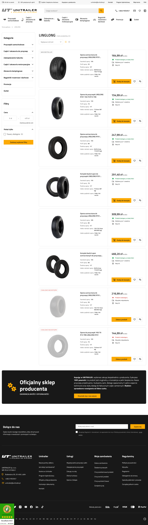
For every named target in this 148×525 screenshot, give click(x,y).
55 (89, 64)
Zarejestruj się (99, 485)
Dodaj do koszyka (123, 81)
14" (91, 226)
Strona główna (6, 27)
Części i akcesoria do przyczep (16, 51)
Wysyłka (125, 467)
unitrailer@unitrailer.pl (12, 483)
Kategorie (8, 37)
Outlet (6, 90)
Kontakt (110, 2)
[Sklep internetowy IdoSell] (144, 519)
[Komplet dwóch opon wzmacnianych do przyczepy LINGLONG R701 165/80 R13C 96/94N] (57, 267)
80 (89, 143)
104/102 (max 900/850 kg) (98, 229)
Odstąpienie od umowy (130, 475)
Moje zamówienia (103, 456)
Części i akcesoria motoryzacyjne (17, 64)
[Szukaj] (101, 10)
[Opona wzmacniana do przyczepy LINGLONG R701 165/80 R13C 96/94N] (57, 148)
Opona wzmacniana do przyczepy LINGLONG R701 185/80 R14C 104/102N (90, 214)
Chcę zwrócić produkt (101, 476)
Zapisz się (137, 426)
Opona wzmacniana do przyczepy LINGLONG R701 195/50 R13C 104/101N (90, 294)
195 (92, 61)
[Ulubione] (140, 11)
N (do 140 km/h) (97, 75)
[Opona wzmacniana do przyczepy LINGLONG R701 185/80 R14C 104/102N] (57, 227)
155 (92, 101)
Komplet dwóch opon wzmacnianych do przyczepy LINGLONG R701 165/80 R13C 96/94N (91, 254)
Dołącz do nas (11, 427)
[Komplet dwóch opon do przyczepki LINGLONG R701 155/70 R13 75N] (57, 187)
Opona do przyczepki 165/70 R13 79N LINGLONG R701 (90, 333)
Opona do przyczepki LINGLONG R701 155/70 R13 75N (91, 95)
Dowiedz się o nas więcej (87, 396)
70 (89, 104)
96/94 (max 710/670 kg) (98, 150)
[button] (15, 504)
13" (91, 107)
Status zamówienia (100, 463)
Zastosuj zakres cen (26, 123)
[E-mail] (134, 11)
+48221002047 (124, 11)
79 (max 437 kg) (98, 348)
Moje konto (136, 2)
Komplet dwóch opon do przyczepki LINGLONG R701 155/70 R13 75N (90, 175)
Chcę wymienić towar (101, 481)
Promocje (7, 84)
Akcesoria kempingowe (13, 71)
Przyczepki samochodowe (14, 44)
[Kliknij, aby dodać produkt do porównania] (140, 81)
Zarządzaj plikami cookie (130, 484)
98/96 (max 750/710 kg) (98, 71)
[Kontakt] (18, 460)
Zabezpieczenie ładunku (13, 57)
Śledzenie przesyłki (100, 467)
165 (92, 141)
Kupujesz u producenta (68, 2)
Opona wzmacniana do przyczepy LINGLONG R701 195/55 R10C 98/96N (90, 56)
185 (92, 220)
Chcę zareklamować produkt (103, 472)
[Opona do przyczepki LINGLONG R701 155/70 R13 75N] (57, 108)
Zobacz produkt (121, 319)
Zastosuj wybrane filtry (18, 142)
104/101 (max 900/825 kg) (98, 309)
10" (91, 67)
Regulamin (125, 471)
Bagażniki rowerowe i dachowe (16, 77)
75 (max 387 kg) (98, 110)
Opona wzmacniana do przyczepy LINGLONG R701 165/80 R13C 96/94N (90, 135)
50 (89, 302)
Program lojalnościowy (123, 2)
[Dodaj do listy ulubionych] (134, 81)
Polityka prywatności (129, 463)
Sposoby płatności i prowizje (131, 480)
